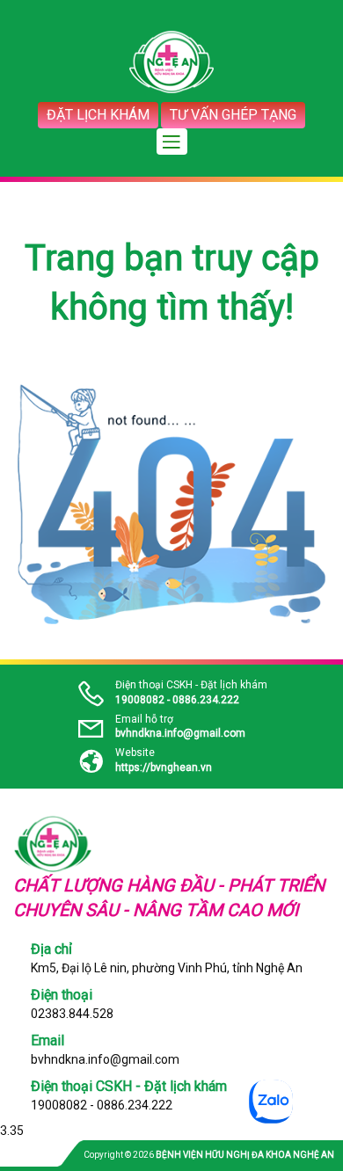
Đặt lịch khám (98, 114)
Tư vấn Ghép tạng (233, 114)
